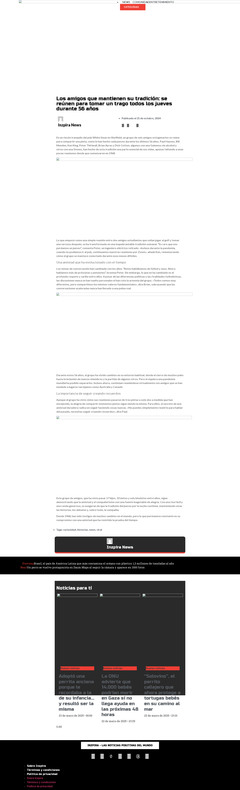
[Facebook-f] (102, 756)
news (92, 529)
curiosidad (69, 529)
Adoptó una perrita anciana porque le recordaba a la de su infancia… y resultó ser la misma (76, 692)
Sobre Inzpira (36, 765)
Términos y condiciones (43, 770)
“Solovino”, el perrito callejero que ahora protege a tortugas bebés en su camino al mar (162, 692)
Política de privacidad (42, 774)
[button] (123, 125)
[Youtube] (120, 756)
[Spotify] (147, 756)
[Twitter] (129, 756)
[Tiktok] (111, 756)
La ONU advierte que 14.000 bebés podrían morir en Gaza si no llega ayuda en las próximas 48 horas (120, 695)
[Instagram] (93, 756)
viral (99, 529)
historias (82, 529)
